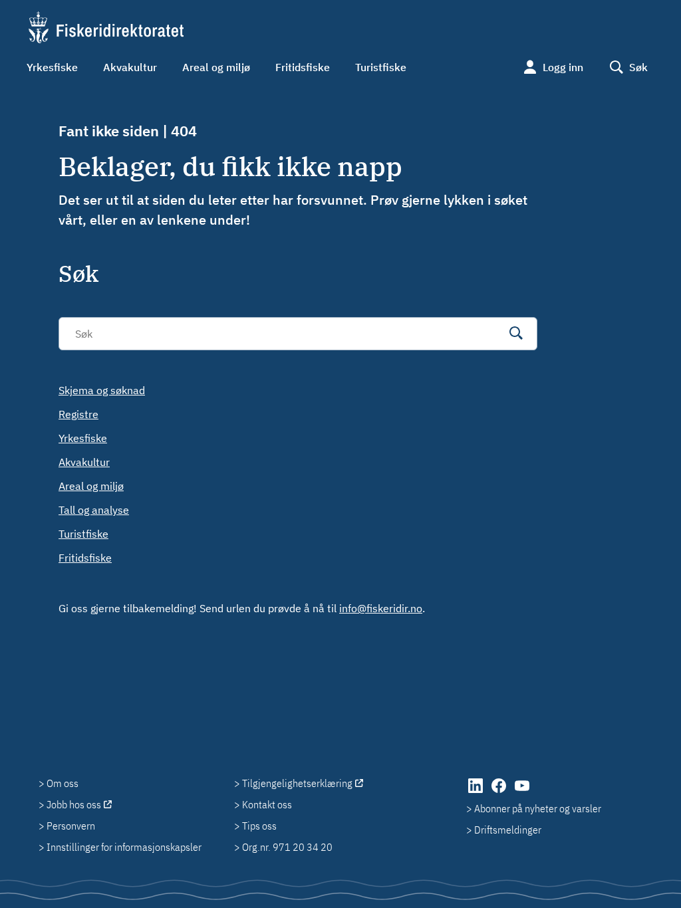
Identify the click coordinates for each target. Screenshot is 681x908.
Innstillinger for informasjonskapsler (124, 846)
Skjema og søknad (102, 390)
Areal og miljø (216, 67)
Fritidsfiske (302, 67)
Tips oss (259, 825)
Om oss (62, 783)
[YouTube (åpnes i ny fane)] (522, 792)
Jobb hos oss (74, 804)
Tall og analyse (94, 509)
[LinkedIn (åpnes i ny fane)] (476, 792)
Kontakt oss (267, 804)
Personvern (71, 825)
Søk (638, 67)
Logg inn (563, 67)
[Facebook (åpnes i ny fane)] (499, 792)
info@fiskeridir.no (380, 608)
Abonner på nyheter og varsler (537, 808)
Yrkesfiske (52, 67)
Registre (78, 414)
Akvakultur (130, 67)
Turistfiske (380, 67)
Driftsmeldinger (507, 829)
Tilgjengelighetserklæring (297, 783)
